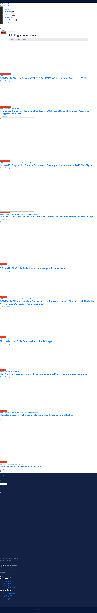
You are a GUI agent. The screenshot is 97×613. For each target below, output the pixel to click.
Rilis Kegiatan (5, 76)
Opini (2, 266)
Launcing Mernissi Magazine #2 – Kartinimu (21, 466)
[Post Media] (21, 61)
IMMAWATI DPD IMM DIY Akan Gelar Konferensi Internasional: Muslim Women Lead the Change (46, 216)
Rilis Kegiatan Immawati (15, 76)
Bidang (5, 477)
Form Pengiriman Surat (9, 593)
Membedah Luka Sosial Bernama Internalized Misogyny (27, 341)
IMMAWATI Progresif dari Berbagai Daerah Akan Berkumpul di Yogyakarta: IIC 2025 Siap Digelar (46, 165)
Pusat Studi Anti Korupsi (9, 587)
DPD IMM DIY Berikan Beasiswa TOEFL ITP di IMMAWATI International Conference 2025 (43, 78)
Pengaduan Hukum (8, 595)
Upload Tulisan (7, 597)
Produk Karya (5, 464)
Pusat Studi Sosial (7, 583)
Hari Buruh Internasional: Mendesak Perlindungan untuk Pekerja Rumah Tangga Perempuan (44, 374)
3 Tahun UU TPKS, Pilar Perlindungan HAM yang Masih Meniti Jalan (32, 268)
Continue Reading (5, 81)
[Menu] (13, 12)
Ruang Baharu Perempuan (29, 163)
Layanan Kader (8, 20)
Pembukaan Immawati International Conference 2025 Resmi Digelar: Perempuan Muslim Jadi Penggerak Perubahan (45, 112)
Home (11, 39)
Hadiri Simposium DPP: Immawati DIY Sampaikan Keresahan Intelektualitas (36, 415)
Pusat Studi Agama (8, 581)
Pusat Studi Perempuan (9, 585)
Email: (8, 577)
